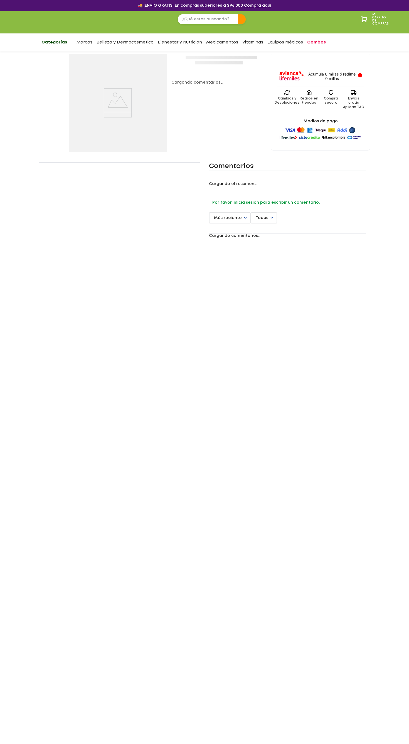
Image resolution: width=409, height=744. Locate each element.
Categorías (54, 42)
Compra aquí (257, 5)
